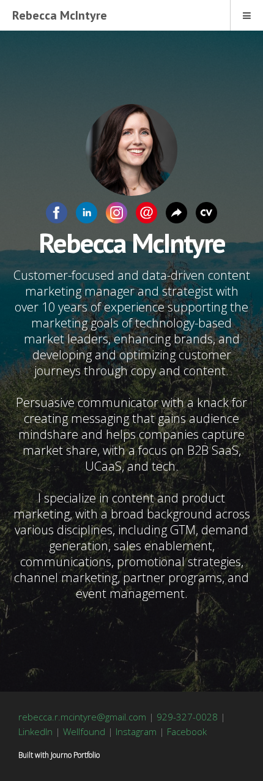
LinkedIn (35, 731)
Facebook (187, 731)
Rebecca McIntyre (59, 15)
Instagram (136, 731)
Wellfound (84, 731)
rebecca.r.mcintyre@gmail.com (82, 717)
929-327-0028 (187, 717)
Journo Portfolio (75, 755)
